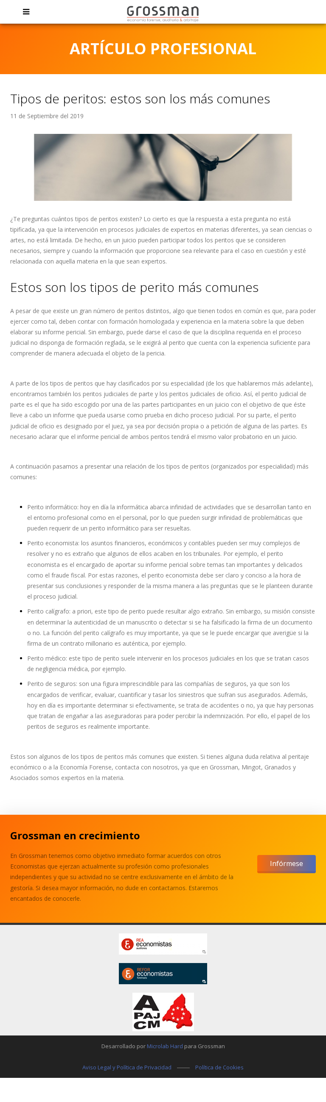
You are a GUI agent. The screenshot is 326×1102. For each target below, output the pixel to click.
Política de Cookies (219, 1067)
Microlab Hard (165, 1046)
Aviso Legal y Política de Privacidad (126, 1067)
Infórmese (286, 863)
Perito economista (52, 543)
